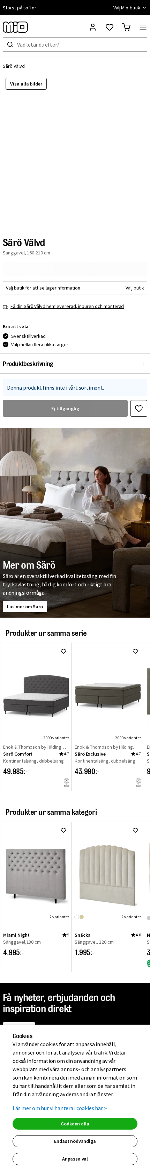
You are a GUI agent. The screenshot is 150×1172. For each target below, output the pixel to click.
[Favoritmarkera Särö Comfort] (63, 651)
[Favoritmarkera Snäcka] (135, 830)
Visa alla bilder (26, 84)
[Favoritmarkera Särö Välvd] (138, 408)
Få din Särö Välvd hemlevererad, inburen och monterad (67, 306)
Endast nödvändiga (75, 1141)
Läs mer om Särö (25, 606)
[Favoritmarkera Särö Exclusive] (135, 651)
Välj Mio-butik (126, 8)
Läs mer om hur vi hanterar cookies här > (60, 1108)
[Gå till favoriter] (110, 27)
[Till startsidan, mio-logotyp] (15, 27)
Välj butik (135, 288)
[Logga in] (93, 27)
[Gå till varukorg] (126, 27)
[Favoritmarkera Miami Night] (63, 830)
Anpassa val (75, 1159)
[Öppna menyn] (143, 27)
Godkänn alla (75, 1124)
